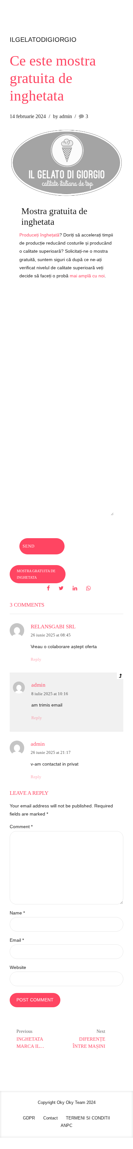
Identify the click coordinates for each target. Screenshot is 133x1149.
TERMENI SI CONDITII (88, 1118)
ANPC (66, 1125)
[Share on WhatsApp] (88, 588)
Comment (21, 826)
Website (18, 967)
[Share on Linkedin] (75, 588)
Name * (17, 912)
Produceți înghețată (39, 234)
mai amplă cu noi (87, 275)
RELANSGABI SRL (53, 626)
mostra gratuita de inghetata (36, 574)
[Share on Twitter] (61, 588)
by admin (62, 116)
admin (38, 685)
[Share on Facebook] (48, 588)
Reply (36, 659)
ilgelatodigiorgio (43, 39)
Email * (17, 940)
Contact (50, 1118)
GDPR (29, 1118)
